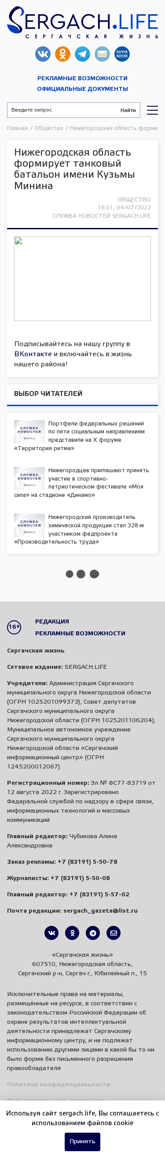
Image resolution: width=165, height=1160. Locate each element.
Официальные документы (82, 89)
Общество (134, 200)
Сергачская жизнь (82, 22)
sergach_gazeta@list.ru (102, 54)
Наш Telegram (82, 54)
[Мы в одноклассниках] (72, 933)
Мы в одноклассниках (62, 54)
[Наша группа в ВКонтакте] (51, 933)
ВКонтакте (33, 354)
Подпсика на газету (122, 54)
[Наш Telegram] (93, 933)
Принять (82, 1142)
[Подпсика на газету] (113, 933)
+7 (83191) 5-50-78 (87, 862)
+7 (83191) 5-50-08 (80, 878)
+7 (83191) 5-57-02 (99, 895)
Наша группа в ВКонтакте (43, 54)
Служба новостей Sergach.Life (102, 216)
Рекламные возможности (82, 78)
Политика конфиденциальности (58, 1085)
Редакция (52, 621)
